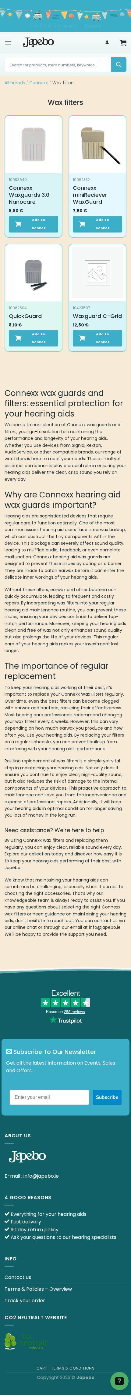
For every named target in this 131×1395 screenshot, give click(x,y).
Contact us (18, 1277)
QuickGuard (25, 316)
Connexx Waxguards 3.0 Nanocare (29, 195)
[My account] (107, 43)
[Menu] (8, 42)
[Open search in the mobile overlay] (65, 64)
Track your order (25, 1300)
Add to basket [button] (39, 224)
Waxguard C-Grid (97, 316)
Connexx (38, 83)
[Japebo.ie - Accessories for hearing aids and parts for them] (38, 42)
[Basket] (123, 42)
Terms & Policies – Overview (38, 1289)
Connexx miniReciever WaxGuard (90, 195)
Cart (42, 1368)
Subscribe (107, 1097)
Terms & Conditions (72, 1368)
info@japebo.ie (41, 1176)
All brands (15, 83)
